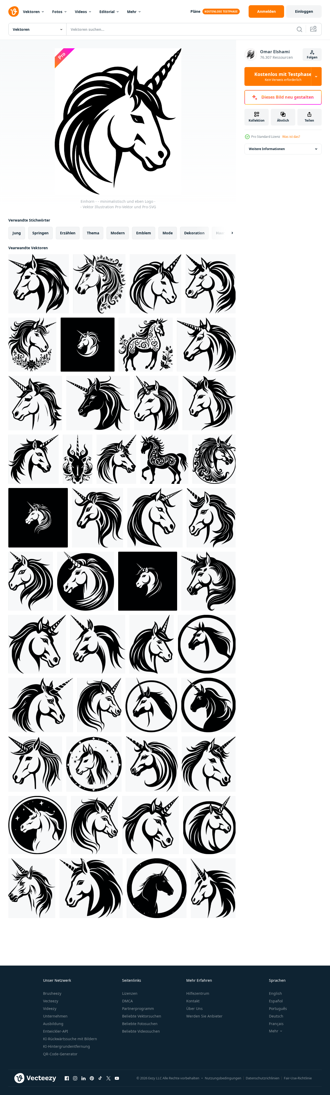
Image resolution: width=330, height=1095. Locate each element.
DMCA (127, 1000)
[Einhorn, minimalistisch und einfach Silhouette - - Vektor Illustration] (210, 283)
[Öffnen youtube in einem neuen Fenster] (117, 1078)
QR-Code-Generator (60, 1053)
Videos (81, 11)
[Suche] (299, 29)
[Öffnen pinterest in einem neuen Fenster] (92, 1078)
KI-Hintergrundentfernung (66, 1046)
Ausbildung (53, 1023)
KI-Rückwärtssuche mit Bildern (70, 1038)
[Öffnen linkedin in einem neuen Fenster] (83, 1078)
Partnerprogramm (138, 1008)
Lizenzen (129, 993)
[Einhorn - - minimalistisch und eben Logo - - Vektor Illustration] (155, 283)
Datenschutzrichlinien (262, 1078)
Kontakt (193, 1000)
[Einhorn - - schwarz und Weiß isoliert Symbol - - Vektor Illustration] (38, 283)
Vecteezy (50, 1000)
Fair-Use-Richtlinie (298, 1078)
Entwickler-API (55, 1031)
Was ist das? (291, 136)
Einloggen (304, 11)
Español (276, 1000)
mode (168, 232)
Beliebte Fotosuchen (140, 1023)
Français (276, 1023)
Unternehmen (55, 1016)
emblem (143, 232)
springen (40, 232)
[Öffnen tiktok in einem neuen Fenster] (100, 1078)
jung (17, 232)
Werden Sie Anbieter (204, 1016)
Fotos (57, 11)
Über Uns (194, 1008)
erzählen (67, 232)
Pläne (195, 11)
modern (118, 232)
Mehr (131, 11)
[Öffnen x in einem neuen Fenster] (108, 1078)
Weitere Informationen (267, 149)
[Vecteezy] (13, 11)
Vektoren (31, 11)
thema (93, 232)
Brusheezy (52, 993)
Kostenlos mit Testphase (283, 76)
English (275, 993)
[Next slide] (227, 233)
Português (278, 1008)
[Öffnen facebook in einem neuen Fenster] (67, 1078)
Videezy (49, 1008)
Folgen (312, 57)
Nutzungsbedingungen (223, 1078)
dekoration (194, 232)
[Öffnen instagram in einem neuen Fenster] (75, 1078)
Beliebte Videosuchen (141, 1031)
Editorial (107, 11)
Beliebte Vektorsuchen (141, 1016)
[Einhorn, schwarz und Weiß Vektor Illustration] (156, 403)
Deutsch (276, 1016)
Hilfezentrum (197, 993)
